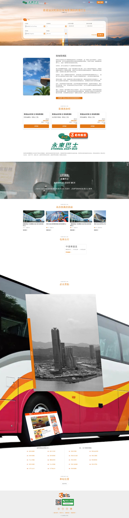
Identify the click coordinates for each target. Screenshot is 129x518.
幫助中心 (62, 512)
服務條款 (67, 512)
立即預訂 (36, 126)
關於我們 (56, 512)
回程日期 (88, 23)
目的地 (26, 30)
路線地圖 (94, 34)
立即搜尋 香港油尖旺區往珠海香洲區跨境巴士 (69, 98)
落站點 (47, 30)
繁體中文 (92, 2)
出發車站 (48, 23)
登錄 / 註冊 (100, 2)
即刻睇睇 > (68, 252)
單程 (29, 19)
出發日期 (70, 23)
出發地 (26, 23)
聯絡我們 (73, 512)
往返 (25, 19)
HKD (84, 2)
